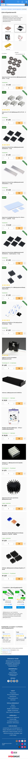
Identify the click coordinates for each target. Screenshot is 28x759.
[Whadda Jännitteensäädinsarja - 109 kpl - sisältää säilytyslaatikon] (14, 416)
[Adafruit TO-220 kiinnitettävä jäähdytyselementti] (14, 346)
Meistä (13, 705)
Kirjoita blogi (13, 719)
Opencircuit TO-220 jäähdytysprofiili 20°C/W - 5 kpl (7, 633)
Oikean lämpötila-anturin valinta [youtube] (13, 729)
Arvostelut (13, 707)
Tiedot (13, 690)
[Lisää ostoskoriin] (19, 88)
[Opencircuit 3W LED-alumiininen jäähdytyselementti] (14, 486)
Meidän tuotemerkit (13, 710)
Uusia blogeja (13, 726)
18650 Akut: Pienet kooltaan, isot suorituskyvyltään (13, 731)
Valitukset (12, 700)
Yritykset (13, 671)
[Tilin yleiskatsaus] (21, 2)
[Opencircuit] (14, 756)
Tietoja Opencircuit (13, 703)
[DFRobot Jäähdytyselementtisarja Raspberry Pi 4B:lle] (14, 556)
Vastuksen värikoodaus (13, 722)
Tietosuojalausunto (13, 698)
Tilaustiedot (13, 692)
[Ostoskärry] (25, 2)
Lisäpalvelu (12, 715)
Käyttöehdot (13, 696)
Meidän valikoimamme (13, 708)
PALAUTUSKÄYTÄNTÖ (13, 694)
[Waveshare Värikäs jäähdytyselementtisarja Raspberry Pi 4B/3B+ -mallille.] (14, 521)
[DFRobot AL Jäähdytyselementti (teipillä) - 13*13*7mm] (14, 451)
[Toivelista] (17, 2)
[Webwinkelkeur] (14, 752)
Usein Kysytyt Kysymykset (13, 712)
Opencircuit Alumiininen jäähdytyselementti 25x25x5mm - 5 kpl (20, 633)
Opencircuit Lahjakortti (13, 717)
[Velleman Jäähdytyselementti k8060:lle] (14, 381)
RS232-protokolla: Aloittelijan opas (13, 733)
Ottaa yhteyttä (13, 672)
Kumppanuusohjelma (12, 721)
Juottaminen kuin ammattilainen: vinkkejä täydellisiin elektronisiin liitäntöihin (13, 728)
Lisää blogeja (12, 735)
